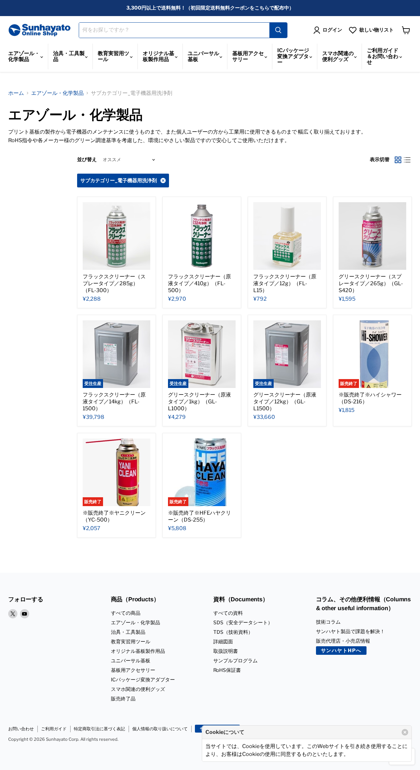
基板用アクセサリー (248, 56)
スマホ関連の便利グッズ (338, 56)
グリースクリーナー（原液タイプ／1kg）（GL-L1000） (199, 402)
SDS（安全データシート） (243, 623)
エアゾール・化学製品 (24, 56)
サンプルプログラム (235, 661)
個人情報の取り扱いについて (160, 728)
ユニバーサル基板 (203, 56)
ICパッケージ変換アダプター (293, 56)
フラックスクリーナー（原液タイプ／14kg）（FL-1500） (114, 402)
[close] (405, 732)
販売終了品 (123, 699)
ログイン (332, 30)
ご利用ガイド (54, 728)
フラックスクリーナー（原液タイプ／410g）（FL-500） (199, 283)
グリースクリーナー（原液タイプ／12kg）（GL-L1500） (284, 402)
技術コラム (328, 622)
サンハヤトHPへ (341, 650)
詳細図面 (223, 642)
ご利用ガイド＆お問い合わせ (382, 56)
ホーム (16, 93)
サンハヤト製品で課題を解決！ (350, 631)
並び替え (87, 159)
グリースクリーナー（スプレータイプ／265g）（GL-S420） (371, 283)
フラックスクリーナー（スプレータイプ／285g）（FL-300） (114, 283)
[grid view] (398, 159)
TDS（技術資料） (233, 632)
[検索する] (278, 30)
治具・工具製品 (69, 56)
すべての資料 (228, 613)
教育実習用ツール (113, 56)
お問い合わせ (21, 728)
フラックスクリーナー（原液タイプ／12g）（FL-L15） (284, 283)
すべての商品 (125, 613)
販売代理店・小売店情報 (343, 641)
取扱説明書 (225, 651)
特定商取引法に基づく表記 (99, 728)
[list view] (407, 159)
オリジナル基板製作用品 (158, 56)
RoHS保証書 (227, 670)
